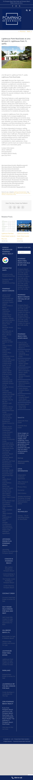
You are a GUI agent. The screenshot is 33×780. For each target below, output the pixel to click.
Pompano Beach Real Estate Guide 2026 (24, 406)
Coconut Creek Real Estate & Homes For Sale (8, 599)
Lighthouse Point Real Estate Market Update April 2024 (23, 236)
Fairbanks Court (7, 380)
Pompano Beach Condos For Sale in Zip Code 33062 (24, 312)
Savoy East (5, 486)
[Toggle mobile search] (27, 10)
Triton (4, 520)
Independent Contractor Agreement (22, 476)
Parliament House (8, 448)
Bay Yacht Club (7, 322)
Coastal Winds (6, 362)
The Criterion (6, 367)
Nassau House (7, 427)
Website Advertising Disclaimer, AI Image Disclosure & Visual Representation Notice (24, 500)
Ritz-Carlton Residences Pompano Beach (9, 569)
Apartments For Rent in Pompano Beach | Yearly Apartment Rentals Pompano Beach (24, 373)
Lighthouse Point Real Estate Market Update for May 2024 (9, 236)
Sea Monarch (6, 490)
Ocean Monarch (7, 432)
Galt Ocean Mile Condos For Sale (7, 618)
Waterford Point (7, 528)
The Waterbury (7, 526)
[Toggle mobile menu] (30, 10)
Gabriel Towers (7, 392)
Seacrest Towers (7, 488)
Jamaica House (7, 414)
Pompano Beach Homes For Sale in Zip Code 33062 (23, 276)
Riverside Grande (7, 470)
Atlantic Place (6, 316)
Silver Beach (6, 493)
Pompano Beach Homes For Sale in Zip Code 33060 (23, 271)
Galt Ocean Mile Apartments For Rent (7, 622)
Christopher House (8, 356)
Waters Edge (6, 530)
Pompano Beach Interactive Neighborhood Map (8, 281)
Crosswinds (6, 369)
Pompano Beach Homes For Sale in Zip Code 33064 (23, 281)
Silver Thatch (6, 495)
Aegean (4, 304)
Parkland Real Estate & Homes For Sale (8, 676)
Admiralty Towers (7, 302)
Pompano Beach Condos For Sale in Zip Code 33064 (24, 317)
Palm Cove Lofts (7, 446)
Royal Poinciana (7, 474)
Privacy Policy (22, 487)
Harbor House (6, 398)
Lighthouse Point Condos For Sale (7, 663)
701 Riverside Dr (7, 300)
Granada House (7, 396)
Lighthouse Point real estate (21, 193)
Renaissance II (6, 465)
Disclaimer (21, 490)
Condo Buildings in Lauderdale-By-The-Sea (8, 694)
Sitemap (20, 458)
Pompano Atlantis (8, 318)
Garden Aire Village (8, 394)
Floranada (5, 390)
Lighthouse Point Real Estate (20, 192)
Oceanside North (7, 443)
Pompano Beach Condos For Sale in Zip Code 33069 (24, 323)
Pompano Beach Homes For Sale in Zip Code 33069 (23, 287)
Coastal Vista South (8, 360)
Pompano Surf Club (8, 461)
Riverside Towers (7, 472)
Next (28, 31)
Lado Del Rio (6, 416)
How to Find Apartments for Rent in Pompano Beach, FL (24, 345)
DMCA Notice (22, 493)
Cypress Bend (6, 371)
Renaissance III (7, 466)
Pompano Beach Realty (11, 194)
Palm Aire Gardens (8, 445)
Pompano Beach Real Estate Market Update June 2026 (24, 362)
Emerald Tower (7, 374)
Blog (19, 328)
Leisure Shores (7, 418)
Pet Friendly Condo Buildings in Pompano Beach (9, 580)
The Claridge (6, 358)
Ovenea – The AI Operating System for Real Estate (24, 353)
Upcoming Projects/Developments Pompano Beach (10, 551)
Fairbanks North (7, 381)
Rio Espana (5, 468)
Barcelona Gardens (8, 320)
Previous (22, 31)
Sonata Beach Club (8, 501)
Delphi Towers (6, 372)
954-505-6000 (19, 3)
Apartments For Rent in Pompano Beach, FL (24, 383)
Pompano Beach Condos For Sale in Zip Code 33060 (24, 307)
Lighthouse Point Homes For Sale (8, 193)
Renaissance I (6, 463)
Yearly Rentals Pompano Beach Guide (24, 390)
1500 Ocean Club (7, 298)
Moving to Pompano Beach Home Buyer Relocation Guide (24, 398)
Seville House (6, 492)
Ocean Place (6, 437)
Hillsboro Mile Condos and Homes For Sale (8, 643)
